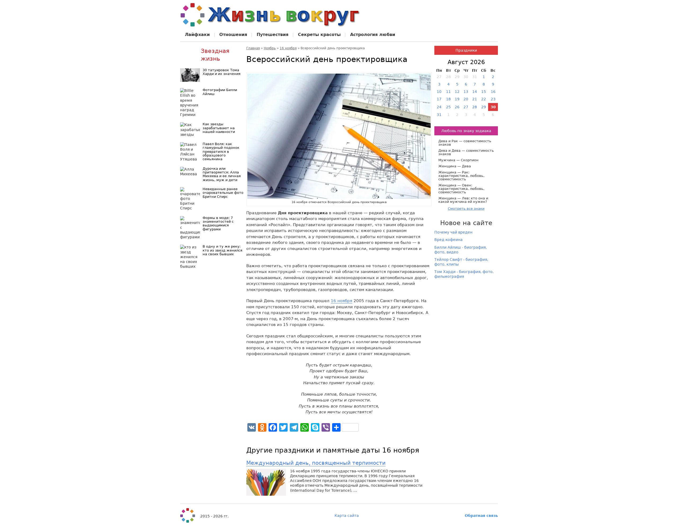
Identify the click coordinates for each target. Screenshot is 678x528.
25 (448, 107)
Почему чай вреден (453, 232)
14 (474, 92)
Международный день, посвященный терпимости (316, 463)
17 (439, 99)
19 (457, 99)
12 (457, 92)
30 (493, 107)
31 (439, 115)
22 (483, 99)
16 (493, 92)
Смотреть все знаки (466, 209)
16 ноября (288, 48)
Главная (253, 48)
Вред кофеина (448, 240)
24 (439, 107)
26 (457, 107)
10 (439, 92)
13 (465, 92)
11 (448, 92)
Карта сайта (346, 515)
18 (448, 99)
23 (493, 99)
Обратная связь (481, 515)
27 (465, 107)
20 (465, 99)
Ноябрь (270, 48)
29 (483, 107)
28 (474, 107)
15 (483, 92)
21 (474, 99)
